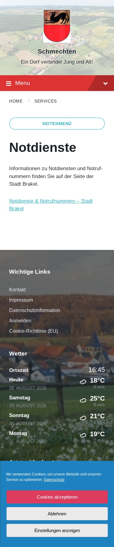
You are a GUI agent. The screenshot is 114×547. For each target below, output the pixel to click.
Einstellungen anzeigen (57, 530)
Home (15, 101)
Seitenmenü (57, 123)
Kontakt (17, 289)
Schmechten (57, 51)
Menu (22, 83)
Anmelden (20, 320)
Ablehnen (57, 513)
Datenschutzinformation (34, 310)
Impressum (21, 300)
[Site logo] (57, 41)
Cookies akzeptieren (57, 497)
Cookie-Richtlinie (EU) (33, 331)
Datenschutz (54, 480)
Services (45, 101)
